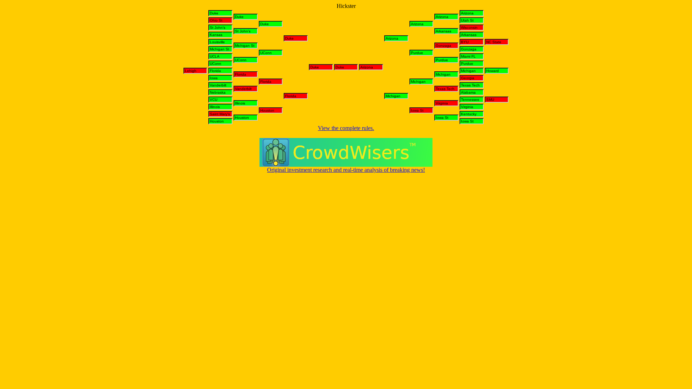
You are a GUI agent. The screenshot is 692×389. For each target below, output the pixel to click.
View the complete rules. (346, 128)
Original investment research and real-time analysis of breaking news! (346, 170)
